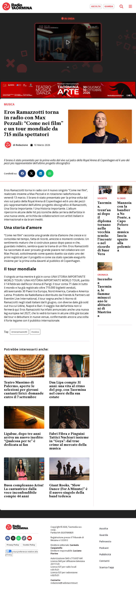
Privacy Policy (13, 545)
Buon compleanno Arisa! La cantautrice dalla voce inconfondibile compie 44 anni (23, 491)
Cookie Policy (29, 545)
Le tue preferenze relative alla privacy (21, 553)
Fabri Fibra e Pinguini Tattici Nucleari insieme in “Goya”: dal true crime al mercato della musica (69, 441)
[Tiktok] (24, 538)
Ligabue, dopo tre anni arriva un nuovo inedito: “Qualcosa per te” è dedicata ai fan (23, 439)
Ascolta (103, 528)
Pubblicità (105, 554)
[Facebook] (7, 538)
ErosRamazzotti (19, 331)
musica (35, 331)
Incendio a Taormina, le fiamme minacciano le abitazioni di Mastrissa (105, 297)
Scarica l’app (106, 567)
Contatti (104, 560)
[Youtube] (29, 538)
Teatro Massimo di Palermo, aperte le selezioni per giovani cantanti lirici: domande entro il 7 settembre (24, 390)
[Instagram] (13, 538)
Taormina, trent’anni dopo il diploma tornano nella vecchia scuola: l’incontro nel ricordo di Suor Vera (105, 228)
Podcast (104, 547)
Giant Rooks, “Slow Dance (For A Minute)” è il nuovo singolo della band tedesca (68, 491)
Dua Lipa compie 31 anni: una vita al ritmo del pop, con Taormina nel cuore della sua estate (67, 390)
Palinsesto (105, 541)
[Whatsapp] (18, 538)
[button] (22, 173)
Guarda (103, 535)
